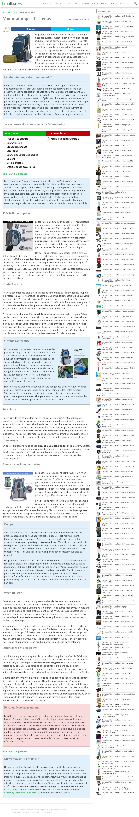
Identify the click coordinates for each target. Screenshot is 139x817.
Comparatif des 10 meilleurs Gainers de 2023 (117, 259)
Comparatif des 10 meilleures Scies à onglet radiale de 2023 (117, 581)
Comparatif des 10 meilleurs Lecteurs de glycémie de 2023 (116, 89)
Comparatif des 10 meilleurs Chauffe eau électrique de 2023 (116, 177)
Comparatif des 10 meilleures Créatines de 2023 (118, 570)
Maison (58, 4)
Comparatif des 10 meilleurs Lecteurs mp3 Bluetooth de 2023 (116, 151)
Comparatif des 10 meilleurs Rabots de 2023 (117, 145)
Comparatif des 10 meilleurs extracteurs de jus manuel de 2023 (118, 762)
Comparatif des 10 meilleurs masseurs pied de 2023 (118, 539)
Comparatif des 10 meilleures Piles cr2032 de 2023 (117, 332)
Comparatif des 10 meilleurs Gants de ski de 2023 (117, 343)
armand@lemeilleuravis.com (20, 792)
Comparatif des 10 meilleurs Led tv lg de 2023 (117, 637)
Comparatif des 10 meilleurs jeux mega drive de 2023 (118, 519)
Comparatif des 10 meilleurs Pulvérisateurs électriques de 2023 (116, 746)
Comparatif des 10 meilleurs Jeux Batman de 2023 (117, 172)
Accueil (6, 12)
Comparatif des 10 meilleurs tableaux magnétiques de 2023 (115, 653)
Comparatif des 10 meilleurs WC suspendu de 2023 (117, 301)
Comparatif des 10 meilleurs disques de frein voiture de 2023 (117, 684)
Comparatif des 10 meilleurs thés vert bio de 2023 (117, 674)
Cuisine (85, 4)
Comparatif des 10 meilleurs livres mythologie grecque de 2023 (117, 27)
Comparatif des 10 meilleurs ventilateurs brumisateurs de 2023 (116, 648)
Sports (104, 4)
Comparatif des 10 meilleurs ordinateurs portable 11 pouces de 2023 (116, 705)
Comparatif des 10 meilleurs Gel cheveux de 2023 (117, 110)
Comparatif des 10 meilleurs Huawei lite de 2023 (118, 534)
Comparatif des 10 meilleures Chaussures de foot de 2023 (117, 358)
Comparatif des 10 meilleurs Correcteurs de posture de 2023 (117, 74)
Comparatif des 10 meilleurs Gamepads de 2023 (118, 327)
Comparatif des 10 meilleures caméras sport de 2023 (118, 783)
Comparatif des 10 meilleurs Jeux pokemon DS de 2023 (117, 477)
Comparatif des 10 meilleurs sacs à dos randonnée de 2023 (115, 488)
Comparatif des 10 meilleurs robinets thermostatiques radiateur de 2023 (114, 607)
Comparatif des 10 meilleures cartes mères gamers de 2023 (116, 389)
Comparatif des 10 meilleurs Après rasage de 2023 (117, 53)
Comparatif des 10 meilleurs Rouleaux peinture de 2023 (118, 131)
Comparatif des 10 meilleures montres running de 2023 (118, 757)
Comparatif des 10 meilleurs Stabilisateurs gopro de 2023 (118, 296)
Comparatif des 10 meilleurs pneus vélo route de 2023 (118, 244)
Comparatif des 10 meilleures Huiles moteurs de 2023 (118, 141)
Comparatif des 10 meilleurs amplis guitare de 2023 (118, 778)
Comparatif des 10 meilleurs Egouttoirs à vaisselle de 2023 (116, 483)
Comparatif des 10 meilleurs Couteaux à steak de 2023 (118, 317)
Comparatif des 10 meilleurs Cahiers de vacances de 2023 (115, 374)
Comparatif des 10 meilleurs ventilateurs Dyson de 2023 (118, 752)
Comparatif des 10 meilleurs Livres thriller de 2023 (117, 182)
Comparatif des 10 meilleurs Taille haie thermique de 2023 (115, 508)
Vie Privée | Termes (18, 810)
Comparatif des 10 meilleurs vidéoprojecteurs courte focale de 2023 (117, 514)
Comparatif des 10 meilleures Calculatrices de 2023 (117, 213)
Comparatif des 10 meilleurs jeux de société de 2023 (118, 700)
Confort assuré (14, 142)
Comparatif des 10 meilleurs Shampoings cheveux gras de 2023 (116, 281)
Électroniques (45, 4)
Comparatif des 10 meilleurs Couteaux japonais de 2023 (118, 239)
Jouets (114, 4)
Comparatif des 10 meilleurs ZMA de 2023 (116, 207)
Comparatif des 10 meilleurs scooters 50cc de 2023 (117, 726)
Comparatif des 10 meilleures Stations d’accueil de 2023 (118, 291)
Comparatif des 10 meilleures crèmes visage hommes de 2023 (117, 612)
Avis (15, 12)
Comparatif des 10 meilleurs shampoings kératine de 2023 (116, 125)
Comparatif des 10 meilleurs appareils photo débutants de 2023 (117, 441)
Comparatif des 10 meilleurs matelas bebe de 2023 (117, 379)
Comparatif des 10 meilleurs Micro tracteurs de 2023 (118, 576)
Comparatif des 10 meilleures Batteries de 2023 (118, 430)
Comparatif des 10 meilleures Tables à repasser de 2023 (118, 187)
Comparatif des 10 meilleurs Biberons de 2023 (118, 161)
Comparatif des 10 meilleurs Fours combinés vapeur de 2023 (117, 591)
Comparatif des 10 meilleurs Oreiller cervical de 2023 (118, 405)
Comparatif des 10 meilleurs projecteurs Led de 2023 (118, 602)
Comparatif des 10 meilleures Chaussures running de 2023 (116, 219)
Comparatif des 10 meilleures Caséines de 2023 (118, 254)
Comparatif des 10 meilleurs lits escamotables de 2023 (117, 529)
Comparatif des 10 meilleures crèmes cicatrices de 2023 (118, 679)
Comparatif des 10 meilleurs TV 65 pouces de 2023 (117, 307)
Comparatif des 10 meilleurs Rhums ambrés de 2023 (118, 436)
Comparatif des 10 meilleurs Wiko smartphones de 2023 (118, 736)
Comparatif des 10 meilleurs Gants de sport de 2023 (118, 545)
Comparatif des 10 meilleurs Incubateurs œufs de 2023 (118, 467)
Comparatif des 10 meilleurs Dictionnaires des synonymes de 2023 (118, 286)
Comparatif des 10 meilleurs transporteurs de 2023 (117, 395)
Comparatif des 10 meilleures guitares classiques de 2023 (115, 715)
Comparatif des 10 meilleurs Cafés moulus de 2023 (117, 167)
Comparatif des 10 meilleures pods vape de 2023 (118, 368)
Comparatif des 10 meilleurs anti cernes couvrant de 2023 (115, 457)
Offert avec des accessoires (21, 166)
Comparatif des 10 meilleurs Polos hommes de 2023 (118, 322)
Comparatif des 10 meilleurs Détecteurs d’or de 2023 (118, 234)
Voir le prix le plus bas (15, 173)
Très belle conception (18, 138)
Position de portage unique (64, 138)
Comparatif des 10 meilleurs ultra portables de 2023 (118, 793)
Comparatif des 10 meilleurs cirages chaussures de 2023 (118, 498)
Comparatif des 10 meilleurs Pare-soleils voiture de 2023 (118, 68)
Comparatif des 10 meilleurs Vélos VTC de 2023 (118, 119)
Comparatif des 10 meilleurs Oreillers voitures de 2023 (117, 63)
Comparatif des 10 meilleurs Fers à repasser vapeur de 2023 (117, 721)
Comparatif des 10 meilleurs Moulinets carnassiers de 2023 (115, 560)
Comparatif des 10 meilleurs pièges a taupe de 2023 (118, 627)
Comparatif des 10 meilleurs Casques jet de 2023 (118, 311)
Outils (95, 4)
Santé (76, 4)
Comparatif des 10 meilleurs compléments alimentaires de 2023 (116, 767)
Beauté (68, 4)
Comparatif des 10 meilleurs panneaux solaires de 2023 (118, 446)
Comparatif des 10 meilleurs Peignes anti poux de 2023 (118, 99)
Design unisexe (15, 162)
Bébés (122, 4)
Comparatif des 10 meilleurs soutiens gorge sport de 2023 (117, 400)
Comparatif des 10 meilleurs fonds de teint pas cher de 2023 (118, 17)
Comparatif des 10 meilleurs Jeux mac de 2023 (118, 228)
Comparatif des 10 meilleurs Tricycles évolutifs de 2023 (118, 565)
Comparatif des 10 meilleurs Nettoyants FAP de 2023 (118, 79)
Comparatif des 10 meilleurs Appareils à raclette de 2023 (118, 136)
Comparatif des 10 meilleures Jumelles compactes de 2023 (115, 250)
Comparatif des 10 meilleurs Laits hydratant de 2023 (118, 203)
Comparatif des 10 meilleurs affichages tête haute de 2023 (117, 22)
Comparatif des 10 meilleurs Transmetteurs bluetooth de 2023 (117, 348)
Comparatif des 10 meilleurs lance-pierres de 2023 (117, 664)
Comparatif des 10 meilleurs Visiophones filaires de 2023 (118, 695)
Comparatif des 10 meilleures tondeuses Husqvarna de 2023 (116, 731)
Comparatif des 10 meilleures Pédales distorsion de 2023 (118, 524)
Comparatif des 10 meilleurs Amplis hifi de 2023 (118, 270)
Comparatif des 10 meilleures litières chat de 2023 (117, 472)
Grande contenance (17, 146)
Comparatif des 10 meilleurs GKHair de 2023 (117, 42)
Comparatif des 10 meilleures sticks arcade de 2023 (117, 690)
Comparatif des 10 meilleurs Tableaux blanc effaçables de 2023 (117, 156)
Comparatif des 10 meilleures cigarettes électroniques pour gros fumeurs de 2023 (116, 788)
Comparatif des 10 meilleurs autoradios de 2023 (118, 383)
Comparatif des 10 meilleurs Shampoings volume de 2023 (118, 555)
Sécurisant (12, 150)
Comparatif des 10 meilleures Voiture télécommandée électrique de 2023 (114, 193)
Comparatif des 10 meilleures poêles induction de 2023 (118, 503)
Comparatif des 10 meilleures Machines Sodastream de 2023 (115, 772)
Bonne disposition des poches (22, 154)
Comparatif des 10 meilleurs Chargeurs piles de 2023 (118, 353)
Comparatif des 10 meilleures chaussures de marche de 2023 (117, 32)
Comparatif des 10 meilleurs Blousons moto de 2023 (118, 265)
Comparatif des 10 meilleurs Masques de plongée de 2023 (116, 426)
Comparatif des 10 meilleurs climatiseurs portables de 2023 (116, 550)
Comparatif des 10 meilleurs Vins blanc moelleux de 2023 (118, 105)
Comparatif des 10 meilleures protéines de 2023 (118, 492)
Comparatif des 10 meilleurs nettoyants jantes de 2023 (117, 596)
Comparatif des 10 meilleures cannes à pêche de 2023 (118, 633)
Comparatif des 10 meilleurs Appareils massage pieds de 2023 (118, 275)
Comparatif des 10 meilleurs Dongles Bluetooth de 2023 (118, 37)
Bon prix (11, 158)
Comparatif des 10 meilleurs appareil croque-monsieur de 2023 (117, 669)
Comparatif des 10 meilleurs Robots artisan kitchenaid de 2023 (116, 94)
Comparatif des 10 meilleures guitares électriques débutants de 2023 (115, 643)
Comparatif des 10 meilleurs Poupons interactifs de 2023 (118, 363)
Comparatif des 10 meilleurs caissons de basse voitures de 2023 (118, 198)
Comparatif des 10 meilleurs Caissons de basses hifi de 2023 (118, 451)
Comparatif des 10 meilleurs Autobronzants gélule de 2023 (117, 115)
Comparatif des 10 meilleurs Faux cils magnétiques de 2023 (114, 48)
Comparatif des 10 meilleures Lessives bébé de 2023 (118, 420)
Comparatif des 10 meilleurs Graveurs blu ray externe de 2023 (117, 617)
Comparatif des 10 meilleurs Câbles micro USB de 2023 (118, 58)
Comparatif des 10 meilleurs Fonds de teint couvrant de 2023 (116, 338)
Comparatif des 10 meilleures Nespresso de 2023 (118, 223)
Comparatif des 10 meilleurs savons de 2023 (117, 658)
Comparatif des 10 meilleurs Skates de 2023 (117, 409)
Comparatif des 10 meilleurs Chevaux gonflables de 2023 (118, 84)
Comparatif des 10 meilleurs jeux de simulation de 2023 (118, 586)
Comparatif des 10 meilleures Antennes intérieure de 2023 (115, 415)
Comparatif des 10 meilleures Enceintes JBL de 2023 (118, 710)
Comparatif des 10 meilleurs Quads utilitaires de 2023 (118, 462)
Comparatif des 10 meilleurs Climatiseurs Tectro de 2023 (118, 741)
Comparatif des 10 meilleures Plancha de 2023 (118, 622)
